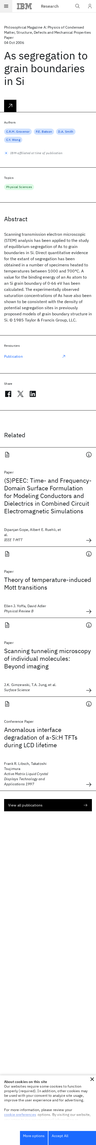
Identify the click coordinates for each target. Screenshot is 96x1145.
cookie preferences (20, 1114)
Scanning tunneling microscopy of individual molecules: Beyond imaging (47, 658)
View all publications (25, 805)
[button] (92, 1079)
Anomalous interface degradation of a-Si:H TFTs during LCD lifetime (41, 737)
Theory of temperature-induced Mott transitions (47, 583)
